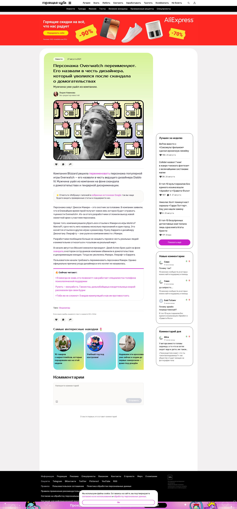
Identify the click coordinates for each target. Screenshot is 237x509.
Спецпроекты (164, 9)
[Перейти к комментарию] (174, 268)
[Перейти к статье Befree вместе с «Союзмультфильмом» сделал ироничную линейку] (174, 149)
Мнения (92, 9)
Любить (106, 3)
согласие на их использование (97, 496)
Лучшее (86, 3)
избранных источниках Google (106, 195)
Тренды (82, 9)
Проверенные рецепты (142, 9)
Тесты (102, 9)
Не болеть (177, 3)
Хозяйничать (162, 3)
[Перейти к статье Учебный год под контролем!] (100, 351)
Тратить (148, 3)
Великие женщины (118, 9)
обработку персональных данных (130, 496)
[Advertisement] (174, 93)
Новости (70, 9)
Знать (96, 3)
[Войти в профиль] (195, 3)
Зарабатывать (133, 3)
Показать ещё (174, 242)
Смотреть (118, 3)
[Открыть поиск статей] (188, 2)
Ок (118, 502)
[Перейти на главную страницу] (54, 3)
